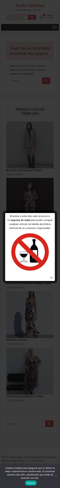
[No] (56, 476)
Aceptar (31, 483)
